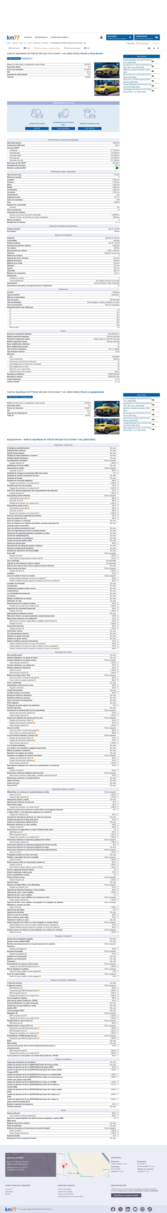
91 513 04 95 (19, 1170)
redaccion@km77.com (119, 1164)
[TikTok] (150, 1209)
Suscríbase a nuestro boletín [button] (126, 1195)
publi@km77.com (117, 1171)
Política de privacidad (65, 1194)
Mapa (26, 1164)
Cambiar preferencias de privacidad (70, 1196)
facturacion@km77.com (145, 1166)
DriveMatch (9, 1192)
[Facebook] (113, 1209)
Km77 (13, 37)
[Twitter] (120, 1209)
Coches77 (8, 1189)
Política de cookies (64, 1189)
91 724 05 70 (23, 1167)
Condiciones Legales (65, 1192)
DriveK (7, 1194)
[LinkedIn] (128, 1209)
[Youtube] (135, 1209)
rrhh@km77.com (143, 1171)
